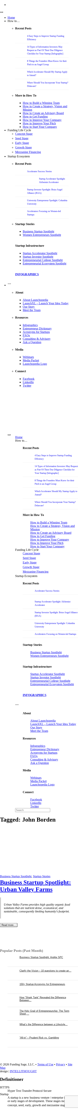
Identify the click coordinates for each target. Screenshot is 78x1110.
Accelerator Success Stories (39, 171)
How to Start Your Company (40, 126)
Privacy (60, 1064)
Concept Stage (24, 133)
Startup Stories (41, 876)
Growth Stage (23, 147)
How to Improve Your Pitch (39, 123)
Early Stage (22, 142)
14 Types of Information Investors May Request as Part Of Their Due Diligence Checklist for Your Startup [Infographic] (45, 50)
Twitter (27, 385)
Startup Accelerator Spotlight (40, 253)
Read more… (9, 925)
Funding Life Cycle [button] (19, 130)
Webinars (28, 357)
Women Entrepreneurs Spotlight (42, 234)
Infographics (30, 325)
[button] (9, 285)
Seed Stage (21, 138)
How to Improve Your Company (42, 120)
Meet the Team (32, 310)
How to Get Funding (35, 116)
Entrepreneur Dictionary (37, 328)
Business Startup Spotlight (38, 231)
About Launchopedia (35, 299)
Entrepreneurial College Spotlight (43, 260)
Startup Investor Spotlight (38, 256)
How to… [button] (14, 21)
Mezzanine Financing (28, 152)
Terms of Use (45, 1064)
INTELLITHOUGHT (23, 1071)
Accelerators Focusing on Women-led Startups (55, 634)
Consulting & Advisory (37, 338)
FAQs (26, 335)
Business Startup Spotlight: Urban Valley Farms (35, 886)
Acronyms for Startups (36, 332)
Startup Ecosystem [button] (19, 156)
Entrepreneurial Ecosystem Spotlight (44, 263)
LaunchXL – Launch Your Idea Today (46, 303)
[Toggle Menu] (1, 12)
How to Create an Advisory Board (43, 113)
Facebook (28, 378)
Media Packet (31, 360)
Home (11, 17)
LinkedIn (28, 382)
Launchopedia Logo (35, 363)
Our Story (29, 306)
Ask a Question (32, 342)
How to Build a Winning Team (41, 102)
